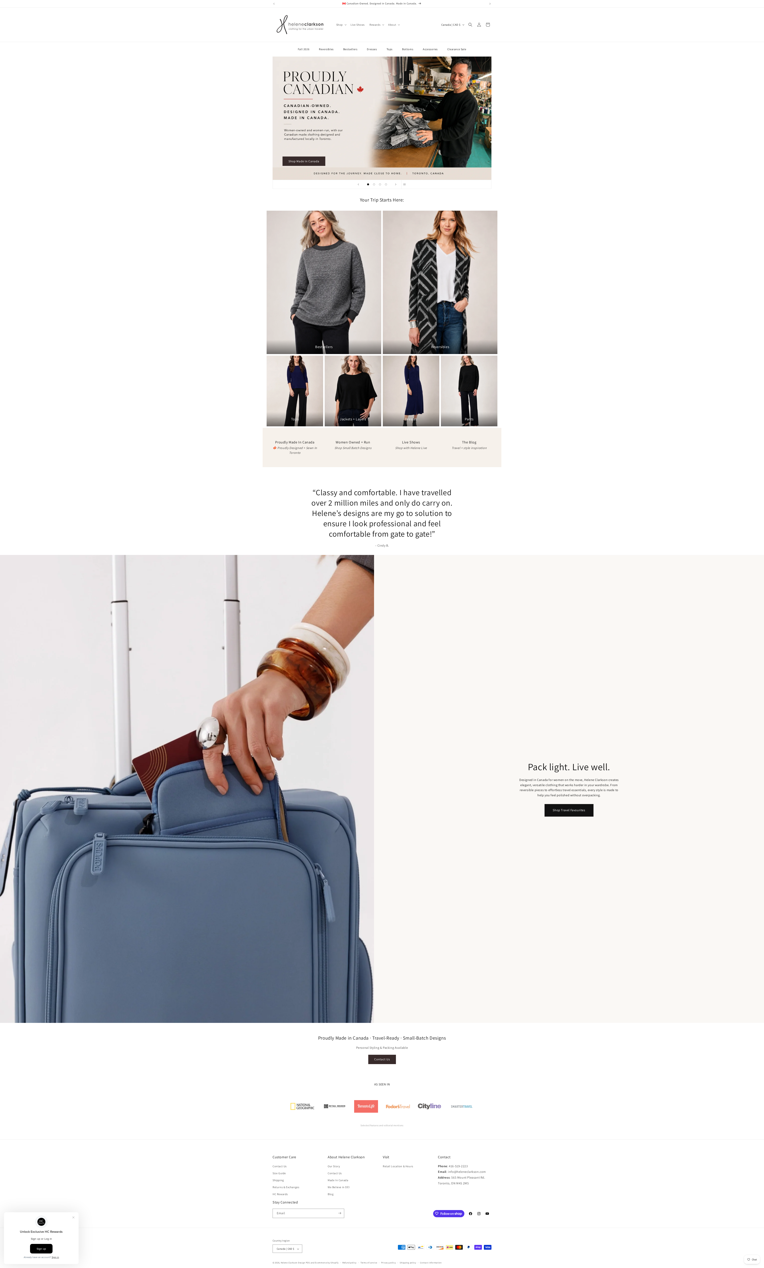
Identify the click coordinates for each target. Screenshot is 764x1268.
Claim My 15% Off (343, 650)
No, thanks (343, 673)
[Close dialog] (454, 580)
